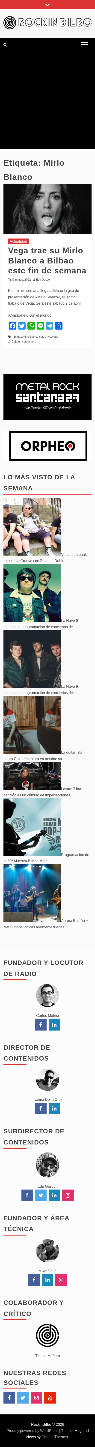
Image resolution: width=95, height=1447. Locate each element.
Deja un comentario (24, 341)
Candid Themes (55, 1437)
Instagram (36, 1398)
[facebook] (41, 1025)
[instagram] (68, 1195)
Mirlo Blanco (31, 336)
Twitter (23, 1398)
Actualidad (18, 241)
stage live (45, 336)
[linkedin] (54, 1025)
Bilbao (18, 336)
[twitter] (41, 1195)
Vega (55, 336)
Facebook (9, 1398)
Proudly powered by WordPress (32, 1431)
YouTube (50, 1398)
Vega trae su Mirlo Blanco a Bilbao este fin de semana (47, 260)
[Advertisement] (47, 101)
